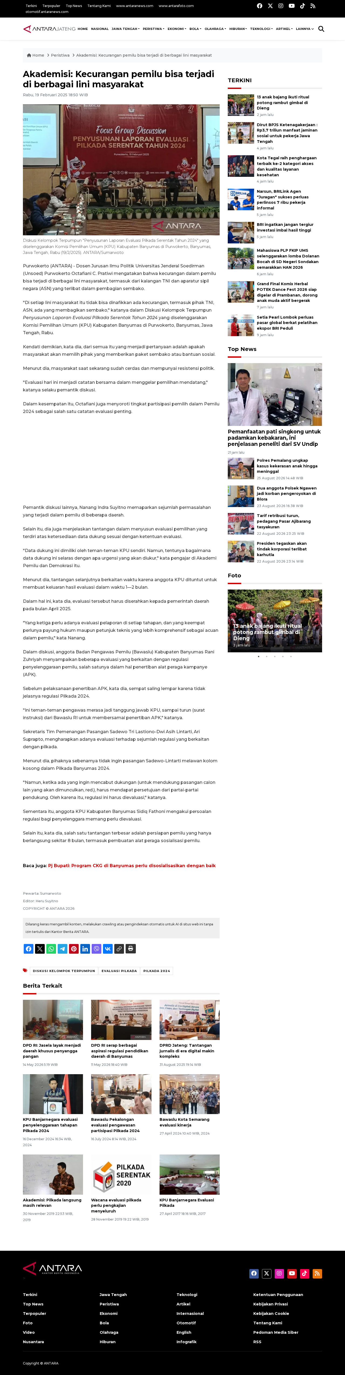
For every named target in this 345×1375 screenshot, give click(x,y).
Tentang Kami (99, 6)
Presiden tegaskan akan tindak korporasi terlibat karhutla (282, 549)
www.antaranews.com (134, 6)
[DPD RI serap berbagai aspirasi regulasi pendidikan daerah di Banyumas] (121, 1019)
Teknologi (187, 1294)
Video (29, 1332)
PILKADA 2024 (156, 971)
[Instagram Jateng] (280, 5)
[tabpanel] (275, 621)
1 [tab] (258, 656)
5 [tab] (291, 656)
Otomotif (186, 1323)
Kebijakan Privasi (270, 1304)
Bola (104, 1323)
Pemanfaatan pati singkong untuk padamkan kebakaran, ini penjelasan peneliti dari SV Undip (274, 437)
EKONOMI (176, 29)
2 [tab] (267, 656)
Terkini (31, 6)
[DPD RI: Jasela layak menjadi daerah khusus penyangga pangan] (53, 1019)
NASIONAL (100, 29)
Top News (74, 6)
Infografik (186, 1341)
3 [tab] (275, 656)
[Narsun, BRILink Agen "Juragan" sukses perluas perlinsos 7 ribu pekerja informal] (241, 199)
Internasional (190, 1313)
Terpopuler (51, 6)
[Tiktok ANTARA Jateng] (302, 5)
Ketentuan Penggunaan (278, 1294)
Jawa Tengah (124, 29)
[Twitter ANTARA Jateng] (270, 5)
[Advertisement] (121, 459)
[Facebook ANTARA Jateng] (259, 5)
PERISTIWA (152, 29)
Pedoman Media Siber (275, 1332)
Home (38, 55)
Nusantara (33, 1341)
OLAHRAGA (214, 29)
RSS (257, 1341)
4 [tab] (283, 656)
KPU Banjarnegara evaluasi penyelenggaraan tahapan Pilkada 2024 (50, 1125)
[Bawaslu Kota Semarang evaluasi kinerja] (190, 1093)
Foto (234, 575)
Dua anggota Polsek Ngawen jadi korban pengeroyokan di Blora (287, 494)
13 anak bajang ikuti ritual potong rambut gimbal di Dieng (283, 103)
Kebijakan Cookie (271, 1313)
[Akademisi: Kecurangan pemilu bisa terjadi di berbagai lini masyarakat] (275, 394)
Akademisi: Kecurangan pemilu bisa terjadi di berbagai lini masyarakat (144, 55)
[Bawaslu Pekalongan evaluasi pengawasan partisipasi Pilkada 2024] (121, 1093)
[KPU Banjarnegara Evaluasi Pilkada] (190, 1174)
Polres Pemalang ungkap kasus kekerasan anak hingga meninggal (287, 466)
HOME (83, 29)
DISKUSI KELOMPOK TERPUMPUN (64, 971)
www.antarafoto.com (176, 6)
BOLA (194, 29)
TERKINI (240, 80)
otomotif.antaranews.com (47, 12)
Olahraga (109, 1332)
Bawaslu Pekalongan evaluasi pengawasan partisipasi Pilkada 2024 (115, 1125)
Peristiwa (61, 55)
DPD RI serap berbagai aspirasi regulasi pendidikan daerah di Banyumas (119, 1051)
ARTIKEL (283, 29)
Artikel (183, 1304)
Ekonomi (109, 1313)
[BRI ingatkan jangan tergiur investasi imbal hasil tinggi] (241, 232)
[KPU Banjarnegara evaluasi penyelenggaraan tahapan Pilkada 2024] (53, 1093)
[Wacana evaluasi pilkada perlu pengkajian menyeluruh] (121, 1174)
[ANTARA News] (49, 29)
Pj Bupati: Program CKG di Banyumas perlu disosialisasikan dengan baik (132, 865)
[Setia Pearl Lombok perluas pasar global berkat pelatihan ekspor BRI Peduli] (241, 325)
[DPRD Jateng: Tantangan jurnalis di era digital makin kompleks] (190, 1019)
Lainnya (303, 29)
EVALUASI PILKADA (119, 971)
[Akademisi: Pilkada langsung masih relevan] (53, 1174)
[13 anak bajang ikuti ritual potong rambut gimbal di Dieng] (241, 104)
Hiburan (108, 1341)
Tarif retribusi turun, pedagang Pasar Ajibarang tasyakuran (284, 521)
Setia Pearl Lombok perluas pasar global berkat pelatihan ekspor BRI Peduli (287, 323)
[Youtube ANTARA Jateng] (292, 5)
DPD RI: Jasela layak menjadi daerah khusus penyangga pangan (52, 1051)
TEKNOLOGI (260, 29)
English (184, 1332)
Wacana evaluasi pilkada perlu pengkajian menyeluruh (116, 1206)
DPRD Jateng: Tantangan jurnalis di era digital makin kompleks (187, 1051)
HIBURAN (237, 29)
